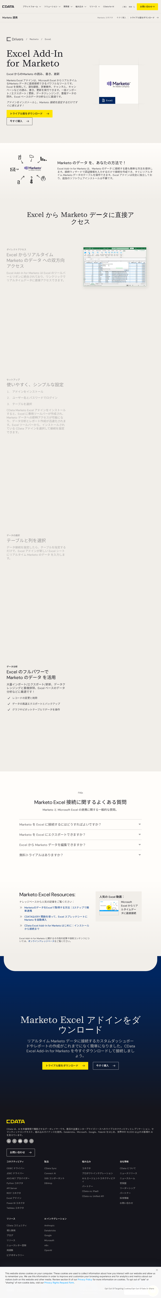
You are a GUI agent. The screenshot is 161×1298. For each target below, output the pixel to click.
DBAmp (48, 1183)
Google (48, 1235)
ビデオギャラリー (15, 1255)
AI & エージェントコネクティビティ (98, 1180)
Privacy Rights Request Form (59, 1282)
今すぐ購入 (121, 17)
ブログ (10, 1235)
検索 (130, 7)
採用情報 (124, 1198)
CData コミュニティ (17, 1225)
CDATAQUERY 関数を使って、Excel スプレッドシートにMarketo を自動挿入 (55, 918)
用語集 (10, 1250)
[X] (14, 1141)
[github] (26, 1141)
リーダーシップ (127, 1188)
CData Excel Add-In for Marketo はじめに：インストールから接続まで (56, 927)
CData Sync (50, 1168)
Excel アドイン (14, 1198)
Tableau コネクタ (15, 1208)
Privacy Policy (85, 1279)
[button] (80, 822)
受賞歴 (123, 1183)
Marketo (34, 39)
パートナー (87, 1186)
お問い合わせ (146, 6)
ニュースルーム (127, 1178)
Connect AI (50, 1173)
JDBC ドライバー (15, 1173)
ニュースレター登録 (16, 1245)
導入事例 (11, 1230)
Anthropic (49, 1225)
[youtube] (20, 1141)
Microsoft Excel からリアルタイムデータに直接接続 (129, 907)
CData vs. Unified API (93, 1196)
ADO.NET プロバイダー (18, 1178)
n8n (46, 1245)
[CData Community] (31, 1141)
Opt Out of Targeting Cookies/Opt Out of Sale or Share (129, 1288)
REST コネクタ (14, 1193)
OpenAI (48, 1250)
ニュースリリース (128, 1173)
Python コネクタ (15, 1183)
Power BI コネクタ (16, 1203)
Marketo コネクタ (105, 17)
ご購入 (124, 7)
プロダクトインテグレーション (97, 1173)
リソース (11, 1240)
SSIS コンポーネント (54, 1178)
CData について (128, 1168)
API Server (12, 1188)
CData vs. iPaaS (90, 1191)
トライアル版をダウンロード (142, 17)
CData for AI (108, 6)
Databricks (50, 1230)
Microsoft (49, 1240)
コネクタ (86, 1168)
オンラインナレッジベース (41, 941)
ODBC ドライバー (16, 1168)
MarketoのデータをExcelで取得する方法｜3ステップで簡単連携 (56, 909)
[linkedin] (9, 1141)
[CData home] (10, 6)
